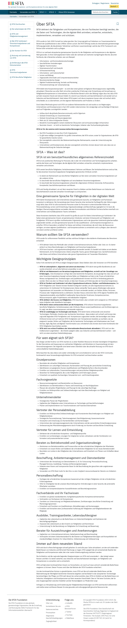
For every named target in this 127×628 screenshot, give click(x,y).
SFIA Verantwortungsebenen (18, 71)
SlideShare (70, 618)
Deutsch (113, 6)
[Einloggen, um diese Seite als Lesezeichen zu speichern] (117, 23)
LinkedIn (69, 603)
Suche (115, 12)
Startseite (13, 12)
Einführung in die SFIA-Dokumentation (19, 64)
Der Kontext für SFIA (19, 51)
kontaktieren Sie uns (53, 606)
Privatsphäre (50, 613)
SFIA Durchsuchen (18, 24)
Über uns (49, 603)
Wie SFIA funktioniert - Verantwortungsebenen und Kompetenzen (20, 43)
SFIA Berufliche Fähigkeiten (21, 77)
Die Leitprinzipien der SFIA (21, 29)
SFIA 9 (42, 12)
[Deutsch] (32, 4)
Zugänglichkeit (51, 621)
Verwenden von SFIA (27, 12)
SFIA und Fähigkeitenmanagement (19, 35)
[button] (36, 12)
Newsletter (115, 3)
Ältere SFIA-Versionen (67, 12)
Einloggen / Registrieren (100, 3)
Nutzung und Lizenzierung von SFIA (20, 57)
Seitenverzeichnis (52, 609)
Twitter (68, 612)
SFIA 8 (51, 12)
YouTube (69, 615)
